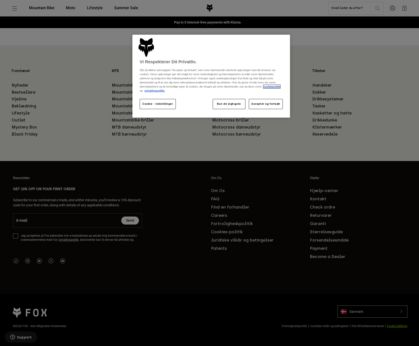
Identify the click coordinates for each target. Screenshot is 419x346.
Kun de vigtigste (229, 103)
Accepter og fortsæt (265, 103)
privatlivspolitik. (155, 90)
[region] (211, 76)
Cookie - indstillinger (157, 103)
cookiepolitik (272, 86)
